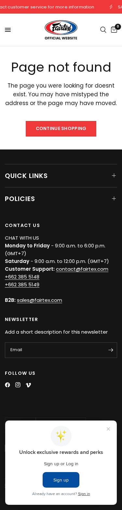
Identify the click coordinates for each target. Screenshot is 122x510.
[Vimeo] (28, 385)
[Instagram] (17, 384)
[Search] (103, 30)
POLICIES (20, 198)
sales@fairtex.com (39, 300)
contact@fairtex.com (82, 269)
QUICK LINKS (26, 175)
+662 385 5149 (22, 284)
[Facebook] (7, 384)
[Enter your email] (110, 350)
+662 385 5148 (22, 276)
